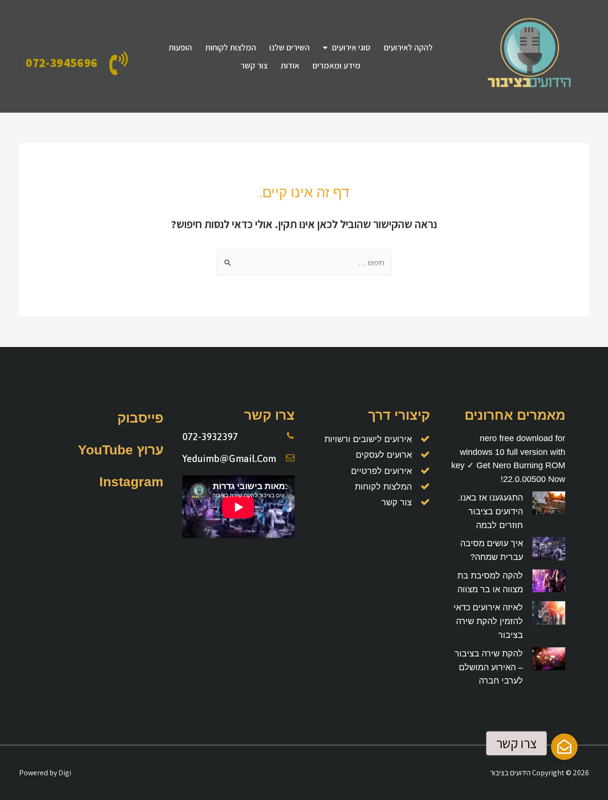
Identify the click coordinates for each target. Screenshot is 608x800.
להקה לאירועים (408, 47)
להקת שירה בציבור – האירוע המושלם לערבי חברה (489, 667)
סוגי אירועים (351, 47)
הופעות (180, 47)
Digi (64, 773)
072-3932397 (210, 436)
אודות (290, 65)
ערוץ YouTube (120, 450)
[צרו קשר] (564, 746)
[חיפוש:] (304, 263)
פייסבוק (140, 418)
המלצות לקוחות (230, 47)
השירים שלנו (289, 47)
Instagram (131, 481)
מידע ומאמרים (337, 65)
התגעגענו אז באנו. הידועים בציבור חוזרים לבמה (490, 511)
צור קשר (253, 65)
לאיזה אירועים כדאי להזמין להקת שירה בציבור (488, 621)
